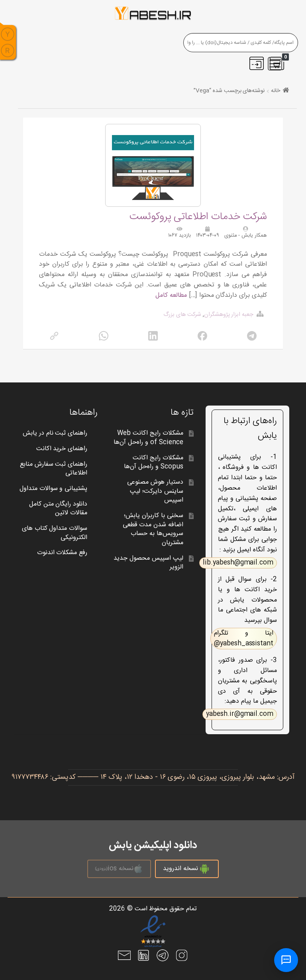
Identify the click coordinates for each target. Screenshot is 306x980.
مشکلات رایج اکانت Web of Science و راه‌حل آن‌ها (148, 438)
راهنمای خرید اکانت (62, 448)
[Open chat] (286, 960)
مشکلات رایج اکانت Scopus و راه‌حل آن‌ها (153, 462)
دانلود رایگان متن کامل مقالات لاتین (58, 509)
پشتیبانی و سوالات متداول (54, 488)
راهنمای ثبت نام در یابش (55, 433)
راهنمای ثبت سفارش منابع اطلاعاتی (54, 469)
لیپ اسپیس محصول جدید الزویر (148, 563)
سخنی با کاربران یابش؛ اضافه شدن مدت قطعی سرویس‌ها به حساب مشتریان (153, 529)
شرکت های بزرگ (182, 314)
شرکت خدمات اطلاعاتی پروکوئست (198, 216)
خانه (275, 91)
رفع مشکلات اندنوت (62, 552)
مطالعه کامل (171, 295)
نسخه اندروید (180, 868)
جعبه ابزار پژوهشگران (229, 314)
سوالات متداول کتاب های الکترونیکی (55, 533)
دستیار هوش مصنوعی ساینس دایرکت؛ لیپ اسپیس (155, 491)
